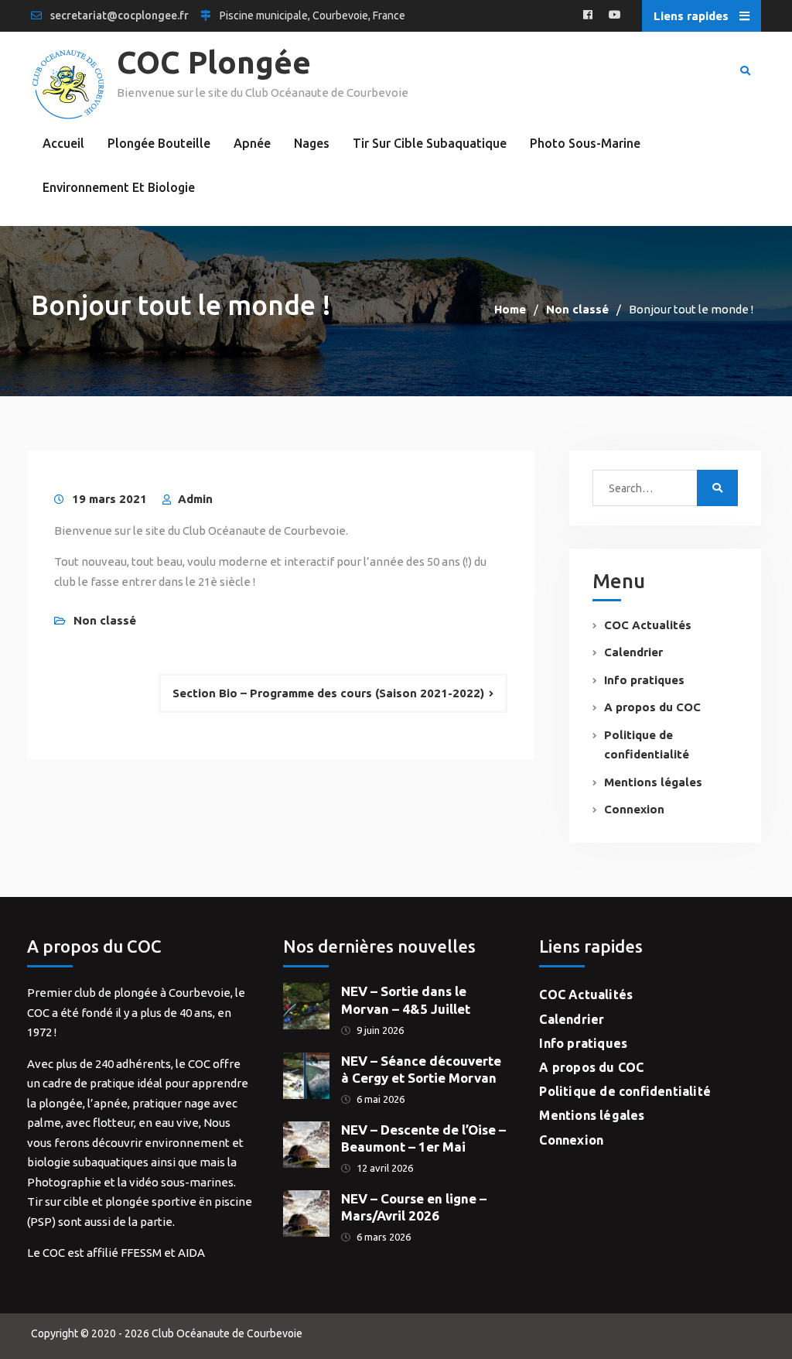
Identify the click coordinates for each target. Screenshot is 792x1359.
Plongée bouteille (159, 143)
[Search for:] (655, 488)
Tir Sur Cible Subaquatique (430, 143)
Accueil (63, 143)
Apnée (252, 143)
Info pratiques (644, 679)
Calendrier (633, 652)
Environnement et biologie (119, 187)
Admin (195, 498)
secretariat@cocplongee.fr (119, 16)
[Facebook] (587, 15)
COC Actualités (647, 625)
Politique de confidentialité (625, 1091)
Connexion (634, 809)
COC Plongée (214, 62)
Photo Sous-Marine (585, 143)
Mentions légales (653, 782)
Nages (311, 143)
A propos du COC (652, 707)
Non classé (104, 620)
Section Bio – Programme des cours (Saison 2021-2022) (328, 693)
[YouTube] (614, 15)
